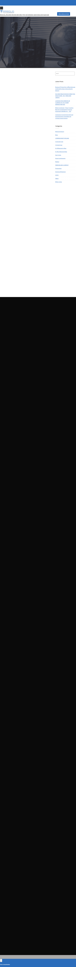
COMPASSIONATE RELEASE (62, 138)
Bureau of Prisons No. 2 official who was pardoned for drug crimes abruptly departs (65, 88)
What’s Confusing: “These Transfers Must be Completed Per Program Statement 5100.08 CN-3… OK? (64, 109)
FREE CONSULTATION (63, 14)
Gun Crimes (58, 155)
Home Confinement (60, 158)
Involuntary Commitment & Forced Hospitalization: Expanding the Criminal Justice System (64, 116)
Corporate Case (59, 141)
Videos (57, 178)
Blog (56, 135)
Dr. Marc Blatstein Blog (61, 151)
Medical (57, 161)
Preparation (58, 168)
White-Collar (58, 182)
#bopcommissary (59, 131)
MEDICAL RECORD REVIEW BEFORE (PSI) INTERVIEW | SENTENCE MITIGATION (24, 15)
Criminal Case (58, 145)
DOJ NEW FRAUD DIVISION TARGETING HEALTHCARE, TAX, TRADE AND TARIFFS (65, 95)
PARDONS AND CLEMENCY (62, 165)
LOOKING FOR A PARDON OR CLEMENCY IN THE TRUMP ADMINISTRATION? (62, 102)
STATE (57, 175)
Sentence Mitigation (60, 172)
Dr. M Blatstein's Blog (60, 148)
